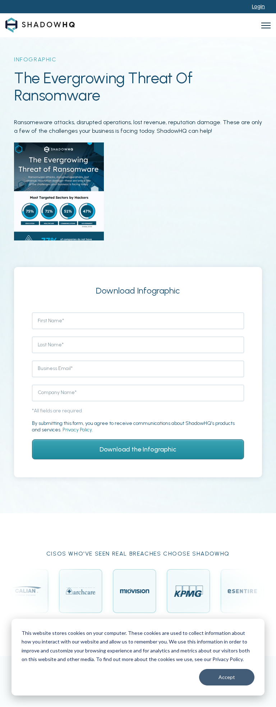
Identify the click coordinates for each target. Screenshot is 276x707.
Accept (226, 677)
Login (258, 6)
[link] (40, 24)
